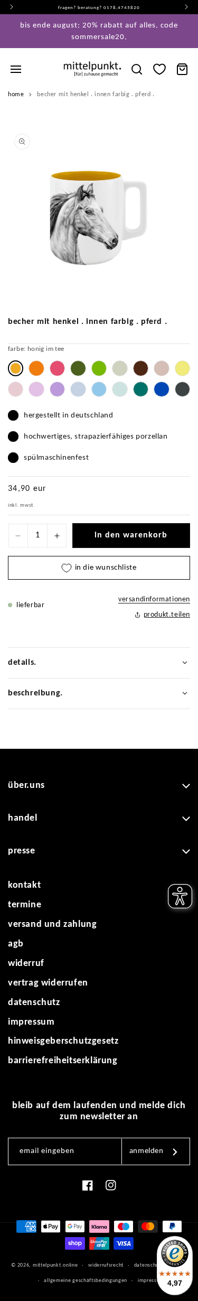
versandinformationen (154, 599)
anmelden (146, 1151)
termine (24, 905)
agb (16, 944)
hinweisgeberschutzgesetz (63, 1041)
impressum (31, 1022)
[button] (16, 69)
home (16, 94)
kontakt (24, 885)
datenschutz (34, 1003)
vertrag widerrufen (48, 983)
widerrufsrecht (106, 1265)
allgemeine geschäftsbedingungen (85, 1281)
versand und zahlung (52, 924)
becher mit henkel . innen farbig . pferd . (95, 94)
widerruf (26, 964)
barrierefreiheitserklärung (63, 1061)
